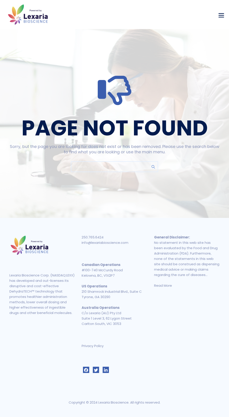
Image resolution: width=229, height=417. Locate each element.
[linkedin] (106, 370)
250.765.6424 (93, 237)
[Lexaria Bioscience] (28, 14)
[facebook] (86, 370)
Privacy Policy (93, 345)
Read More (163, 285)
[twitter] (96, 370)
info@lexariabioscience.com (105, 242)
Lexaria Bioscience (113, 402)
